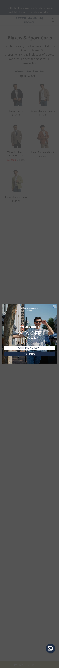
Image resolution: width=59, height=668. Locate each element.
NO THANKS (29, 354)
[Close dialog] (55, 306)
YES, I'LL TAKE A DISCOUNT (29, 348)
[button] (50, 648)
